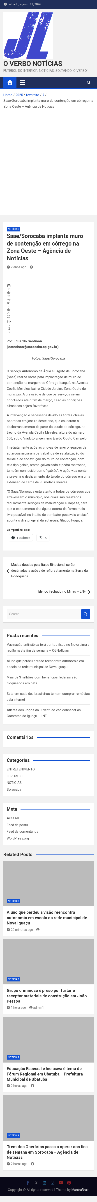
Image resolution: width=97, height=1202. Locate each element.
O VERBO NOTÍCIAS (32, 63)
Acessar (13, 818)
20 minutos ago (22, 929)
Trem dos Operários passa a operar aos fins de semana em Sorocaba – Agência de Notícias (47, 1152)
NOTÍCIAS (13, 229)
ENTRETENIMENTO (21, 769)
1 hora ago (18, 1007)
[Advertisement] (48, 160)
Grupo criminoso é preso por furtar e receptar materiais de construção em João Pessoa (47, 995)
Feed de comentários (22, 831)
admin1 (38, 1007)
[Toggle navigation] (22, 82)
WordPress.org (18, 838)
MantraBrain (80, 1190)
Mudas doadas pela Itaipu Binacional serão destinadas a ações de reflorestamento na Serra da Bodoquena (49, 570)
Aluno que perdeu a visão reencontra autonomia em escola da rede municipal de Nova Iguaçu (47, 917)
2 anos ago (18, 267)
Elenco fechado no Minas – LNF (62, 591)
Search (85, 614)
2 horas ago (19, 1086)
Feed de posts (17, 825)
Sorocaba (14, 789)
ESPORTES (15, 776)
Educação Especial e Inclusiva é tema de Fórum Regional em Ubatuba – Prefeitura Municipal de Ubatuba (45, 1074)
